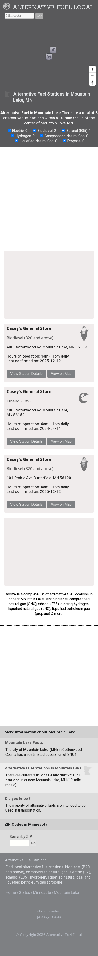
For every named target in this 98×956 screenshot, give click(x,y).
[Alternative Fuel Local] (7, 7)
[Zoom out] (92, 75)
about (41, 911)
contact (55, 911)
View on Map (61, 373)
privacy (43, 916)
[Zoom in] (92, 69)
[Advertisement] (49, 198)
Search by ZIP (21, 836)
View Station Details (26, 373)
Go (39, 16)
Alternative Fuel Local (53, 7)
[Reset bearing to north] (92, 82)
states (56, 916)
